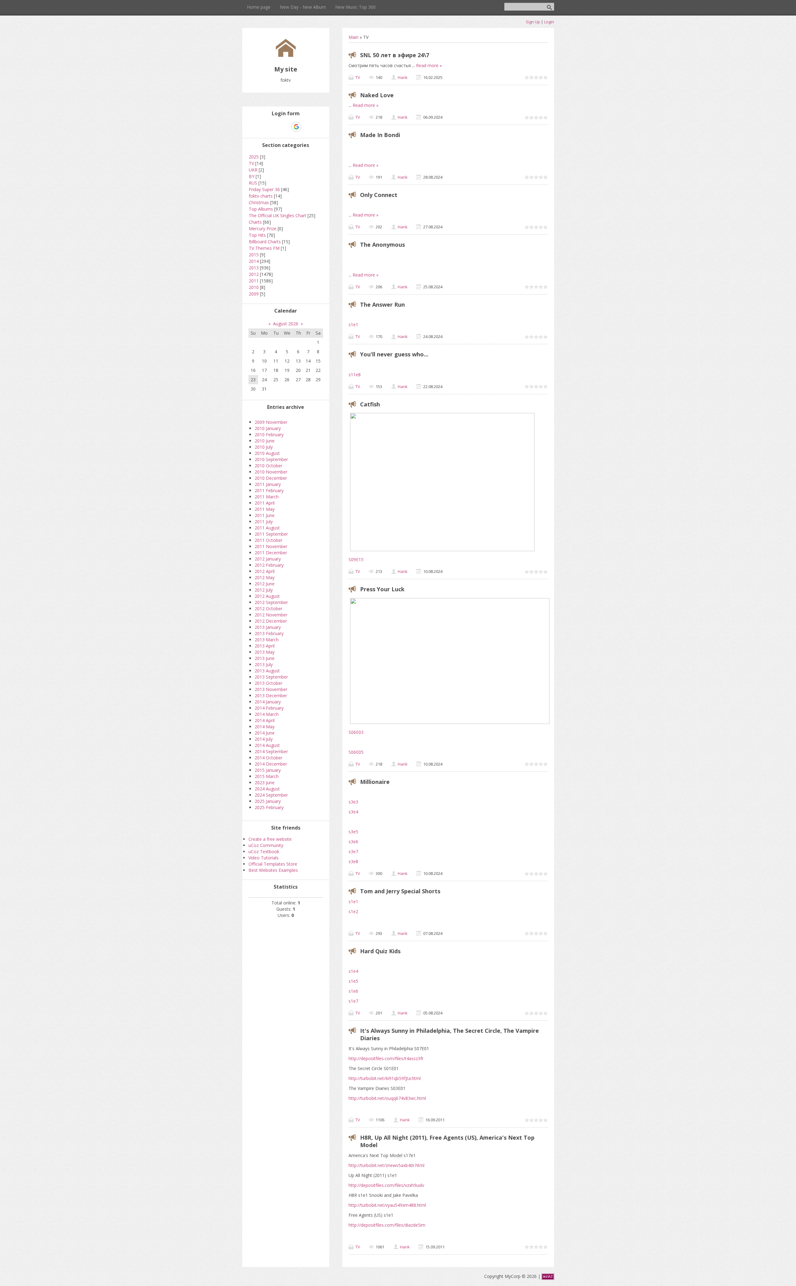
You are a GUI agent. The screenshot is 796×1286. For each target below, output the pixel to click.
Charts (255, 222)
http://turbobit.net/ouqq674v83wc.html (387, 1098)
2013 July (264, 664)
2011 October (268, 540)
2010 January (268, 428)
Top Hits (257, 235)
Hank (403, 77)
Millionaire (375, 781)
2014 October (268, 758)
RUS (253, 183)
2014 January (268, 702)
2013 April (265, 646)
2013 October (268, 683)
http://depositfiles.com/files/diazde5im (387, 1225)
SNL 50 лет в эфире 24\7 (394, 55)
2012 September (271, 602)
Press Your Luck (382, 589)
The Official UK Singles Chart (277, 215)
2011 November (271, 546)
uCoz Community (265, 845)
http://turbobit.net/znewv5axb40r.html (386, 1165)
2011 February (269, 490)
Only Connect (378, 195)
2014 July (264, 739)
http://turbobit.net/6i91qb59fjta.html (385, 1078)
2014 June (265, 733)
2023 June (265, 782)
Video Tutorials (263, 858)
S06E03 (356, 732)
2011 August (267, 528)
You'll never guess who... (394, 354)
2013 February (269, 633)
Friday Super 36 (264, 189)
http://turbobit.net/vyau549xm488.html (387, 1205)
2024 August (267, 789)
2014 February (269, 708)
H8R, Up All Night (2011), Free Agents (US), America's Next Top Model (447, 1141)
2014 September (271, 751)
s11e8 (355, 375)
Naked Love (377, 95)
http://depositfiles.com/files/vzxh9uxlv (386, 1185)
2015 (254, 255)
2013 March (267, 640)
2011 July (264, 521)
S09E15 (356, 559)
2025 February (269, 807)
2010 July (264, 447)
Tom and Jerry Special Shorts (400, 891)
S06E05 (356, 752)
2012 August (267, 596)
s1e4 (353, 971)
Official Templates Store (272, 864)
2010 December (271, 478)
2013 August (267, 671)
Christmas (259, 202)
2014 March (267, 714)
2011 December (271, 553)
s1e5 (353, 981)
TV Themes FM (264, 248)
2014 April (265, 720)
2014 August (267, 745)
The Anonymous (382, 244)
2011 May (265, 509)
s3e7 (353, 851)
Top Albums (261, 209)
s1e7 (353, 1001)
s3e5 (354, 832)
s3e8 (353, 861)
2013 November (271, 689)
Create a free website (270, 839)
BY (251, 176)
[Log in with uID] (275, 126)
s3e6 (353, 841)
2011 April (265, 503)
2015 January (268, 770)
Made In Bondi (380, 135)
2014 (254, 261)
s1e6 (353, 991)
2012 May (265, 577)
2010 (254, 287)
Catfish (370, 404)
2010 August (267, 453)
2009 (254, 294)
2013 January (268, 627)
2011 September (271, 534)
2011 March (267, 497)
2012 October (268, 608)
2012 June (265, 584)
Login (549, 22)
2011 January (268, 484)
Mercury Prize (262, 228)
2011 (254, 281)
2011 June (265, 515)
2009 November (271, 422)
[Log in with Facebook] (285, 126)
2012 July (264, 590)
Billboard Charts (265, 242)
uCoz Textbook (263, 851)
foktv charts (261, 196)
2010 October (268, 466)
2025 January (268, 801)
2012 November (271, 615)
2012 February (269, 565)
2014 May (265, 727)
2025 (254, 157)
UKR (253, 170)
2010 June (265, 441)
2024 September (271, 795)
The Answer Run (382, 304)
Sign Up (533, 22)
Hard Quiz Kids (380, 951)
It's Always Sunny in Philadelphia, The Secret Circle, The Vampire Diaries (449, 1034)
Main (354, 37)
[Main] (286, 55)
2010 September (271, 459)
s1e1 (353, 324)
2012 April (265, 571)
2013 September (271, 677)
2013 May (265, 652)
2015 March (267, 776)
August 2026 (285, 324)
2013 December (271, 695)
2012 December (271, 621)
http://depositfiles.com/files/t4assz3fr (386, 1058)
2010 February (269, 434)
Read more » (429, 65)
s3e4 (353, 812)
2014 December (271, 764)
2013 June (265, 658)
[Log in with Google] (296, 127)
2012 (254, 274)
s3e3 (353, 802)
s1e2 (353, 911)
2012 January (268, 559)
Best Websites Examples (273, 870)
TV (357, 77)
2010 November (271, 472)
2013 (254, 268)
